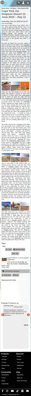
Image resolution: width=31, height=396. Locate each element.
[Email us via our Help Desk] (27, 391)
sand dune (26, 45)
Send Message (23, 263)
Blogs (3, 381)
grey (28, 101)
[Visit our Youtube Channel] (12, 391)
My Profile (21, 262)
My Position (14, 263)
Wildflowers (20, 365)
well (10, 27)
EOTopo (4, 359)
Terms (19, 381)
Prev (9, 249)
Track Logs (20, 362)
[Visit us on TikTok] (17, 391)
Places (19, 356)
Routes (19, 359)
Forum (4, 378)
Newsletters (5, 375)
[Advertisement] (16, 291)
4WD (3, 246)
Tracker (4, 362)
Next (13, 253)
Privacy (24, 381)
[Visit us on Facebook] (2, 391)
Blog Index (7, 275)
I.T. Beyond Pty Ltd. (13, 394)
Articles (19, 368)
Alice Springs (5, 213)
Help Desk (20, 375)
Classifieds (5, 384)
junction (19, 124)
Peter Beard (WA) (23, 8)
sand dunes (26, 95)
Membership (5, 365)
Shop (3, 368)
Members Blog (19, 249)
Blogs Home (5, 8)
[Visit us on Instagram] (7, 391)
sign (28, 142)
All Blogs (13, 8)
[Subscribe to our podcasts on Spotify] (22, 391)
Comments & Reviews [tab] (12, 271)
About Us (19, 378)
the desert (15, 142)
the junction (19, 33)
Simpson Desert (22, 51)
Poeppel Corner (6, 33)
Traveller (4, 356)
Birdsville (20, 235)
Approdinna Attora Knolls (17, 141)
